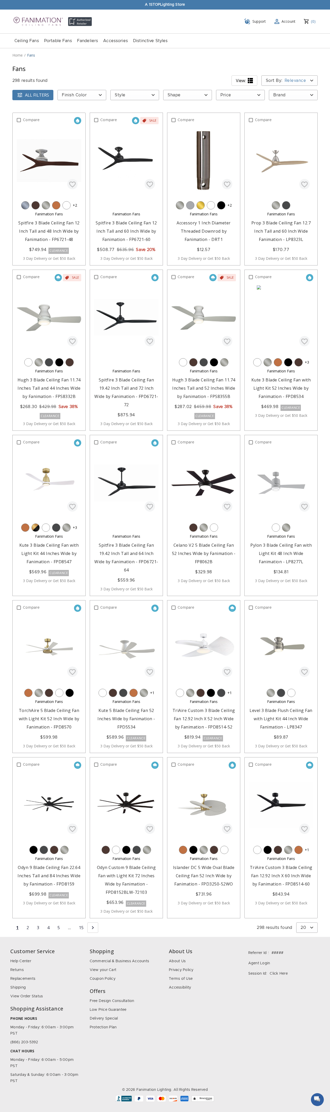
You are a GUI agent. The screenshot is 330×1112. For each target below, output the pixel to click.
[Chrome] (190, 205)
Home (17, 55)
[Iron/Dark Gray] (286, 205)
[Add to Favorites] (72, 184)
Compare (31, 120)
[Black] (221, 205)
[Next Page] (92, 927)
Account (289, 21)
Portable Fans (58, 41)
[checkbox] (19, 120)
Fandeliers (87, 41)
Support (259, 21)
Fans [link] (31, 55)
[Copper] (56, 205)
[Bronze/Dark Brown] (35, 205)
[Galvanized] (25, 205)
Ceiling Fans (26, 41)
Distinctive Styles (150, 41)
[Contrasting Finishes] (35, 527)
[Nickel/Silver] (46, 205)
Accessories (115, 41)
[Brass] (200, 205)
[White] (66, 205)
